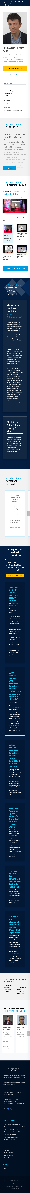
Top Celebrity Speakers (10, 1134)
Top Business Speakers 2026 (12, 1124)
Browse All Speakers (10, 1139)
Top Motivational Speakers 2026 (13, 1129)
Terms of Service (15, 1188)
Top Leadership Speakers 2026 (12, 1132)
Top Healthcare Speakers (11, 1137)
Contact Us (7, 1158)
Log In (6, 1168)
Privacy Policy (9, 1186)
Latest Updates (8, 1155)
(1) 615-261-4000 (12, 1099)
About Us (6, 1150)
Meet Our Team (8, 1152)
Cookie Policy (19, 1186)
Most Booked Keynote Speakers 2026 (14, 1126)
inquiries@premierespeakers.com (16, 1103)
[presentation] (28, 513)
